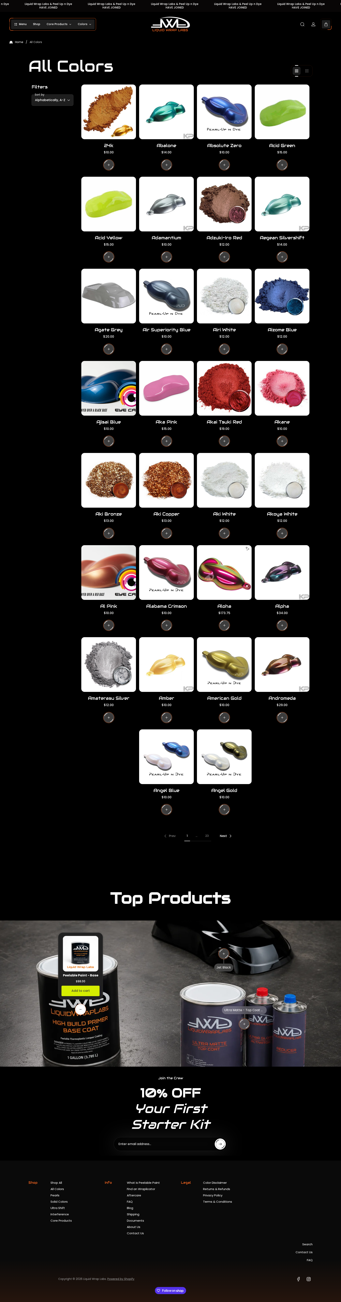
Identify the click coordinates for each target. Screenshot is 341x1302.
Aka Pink (166, 422)
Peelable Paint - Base (80, 975)
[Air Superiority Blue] (166, 296)
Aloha (224, 606)
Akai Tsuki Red (224, 422)
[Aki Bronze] (108, 480)
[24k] (108, 112)
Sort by (39, 95)
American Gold (224, 698)
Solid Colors (59, 1202)
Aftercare (134, 1195)
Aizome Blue (282, 330)
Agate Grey (109, 330)
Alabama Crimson (166, 606)
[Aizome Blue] (282, 296)
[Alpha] (282, 572)
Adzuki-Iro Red (224, 237)
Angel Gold (224, 790)
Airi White (224, 330)
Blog (130, 1208)
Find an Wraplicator (141, 1189)
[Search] (302, 24)
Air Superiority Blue (166, 330)
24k (108, 145)
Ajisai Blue (108, 422)
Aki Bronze (109, 514)
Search (307, 1244)
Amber (166, 698)
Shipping (133, 1214)
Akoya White (282, 514)
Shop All (56, 1183)
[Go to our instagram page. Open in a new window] (309, 1279)
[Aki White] (224, 480)
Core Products (61, 1220)
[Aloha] (224, 572)
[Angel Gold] (224, 756)
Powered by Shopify (120, 1279)
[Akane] (282, 388)
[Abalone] (166, 112)
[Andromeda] (282, 664)
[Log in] (313, 24)
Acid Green (282, 145)
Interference (60, 1214)
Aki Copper (167, 514)
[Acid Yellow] (108, 204)
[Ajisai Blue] (108, 388)
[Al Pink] (108, 572)
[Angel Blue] (166, 756)
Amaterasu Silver (108, 698)
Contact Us (135, 1233)
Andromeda (282, 698)
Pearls (55, 1195)
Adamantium (166, 237)
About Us (133, 1227)
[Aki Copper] (166, 480)
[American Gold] (224, 664)
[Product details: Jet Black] (223, 953)
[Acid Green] (282, 112)
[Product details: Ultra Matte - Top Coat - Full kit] (244, 1024)
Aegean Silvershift (282, 237)
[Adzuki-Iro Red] (224, 204)
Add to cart (80, 990)
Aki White (224, 514)
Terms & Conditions (217, 1202)
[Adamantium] (166, 204)
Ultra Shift (58, 1208)
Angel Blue (166, 790)
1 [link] (187, 836)
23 (207, 836)
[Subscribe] (220, 1144)
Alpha (282, 606)
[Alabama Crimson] (166, 572)
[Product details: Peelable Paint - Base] (80, 1009)
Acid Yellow (108, 237)
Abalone (166, 145)
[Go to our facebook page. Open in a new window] (298, 1279)
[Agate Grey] (108, 296)
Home (19, 42)
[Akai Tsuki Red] (224, 388)
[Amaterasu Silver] (108, 664)
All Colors (57, 1189)
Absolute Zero (224, 145)
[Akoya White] (282, 480)
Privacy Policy (212, 1195)
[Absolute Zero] (224, 112)
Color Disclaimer (215, 1183)
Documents (135, 1220)
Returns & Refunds (216, 1189)
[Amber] (166, 664)
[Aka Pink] (166, 388)
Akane (282, 422)
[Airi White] (224, 296)
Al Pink (108, 606)
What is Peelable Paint (143, 1183)
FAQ (130, 1202)
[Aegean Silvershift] (282, 204)
